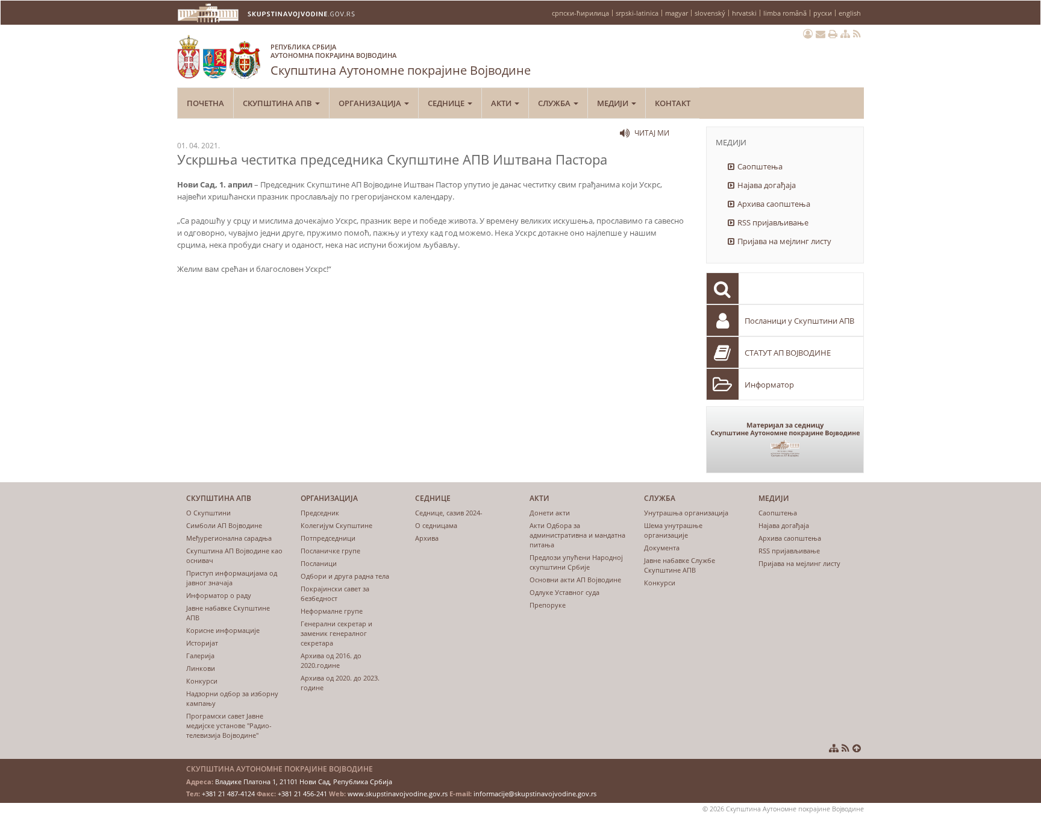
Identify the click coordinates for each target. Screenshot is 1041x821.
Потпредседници (328, 538)
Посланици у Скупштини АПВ (799, 320)
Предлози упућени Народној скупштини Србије (576, 562)
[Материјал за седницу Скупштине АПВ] (785, 440)
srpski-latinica (637, 12)
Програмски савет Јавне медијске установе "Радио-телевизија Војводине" (229, 725)
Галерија (200, 655)
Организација (371, 103)
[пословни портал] (808, 34)
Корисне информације (223, 630)
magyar (676, 12)
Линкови (200, 668)
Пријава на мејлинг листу (784, 241)
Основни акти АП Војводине (575, 579)
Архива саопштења (773, 203)
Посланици (319, 563)
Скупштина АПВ (278, 103)
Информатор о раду (218, 595)
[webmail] (820, 34)
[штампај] (832, 34)
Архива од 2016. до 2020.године (331, 660)
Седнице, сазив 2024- (449, 512)
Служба (555, 103)
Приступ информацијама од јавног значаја (231, 577)
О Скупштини (208, 512)
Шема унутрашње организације (673, 530)
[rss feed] (857, 34)
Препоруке (548, 604)
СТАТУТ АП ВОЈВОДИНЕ (788, 352)
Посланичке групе (330, 550)
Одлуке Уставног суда (564, 592)
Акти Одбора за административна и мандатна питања (577, 535)
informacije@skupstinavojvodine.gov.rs (535, 793)
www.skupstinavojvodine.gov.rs (398, 793)
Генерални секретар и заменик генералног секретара (336, 633)
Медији (613, 103)
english (850, 12)
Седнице (447, 103)
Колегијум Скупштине (336, 525)
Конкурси (201, 680)
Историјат (202, 642)
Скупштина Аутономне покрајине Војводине (400, 60)
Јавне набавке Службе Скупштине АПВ (679, 565)
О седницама (436, 525)
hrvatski (744, 12)
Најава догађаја (766, 185)
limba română (785, 12)
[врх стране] (856, 748)
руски (822, 12)
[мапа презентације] (845, 34)
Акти (502, 103)
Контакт (672, 103)
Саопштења (760, 166)
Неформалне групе (332, 610)
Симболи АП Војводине (224, 525)
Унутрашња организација (686, 512)
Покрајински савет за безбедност (335, 593)
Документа (662, 547)
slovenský (710, 12)
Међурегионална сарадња (229, 538)
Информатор (769, 384)
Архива (427, 538)
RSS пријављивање (772, 222)
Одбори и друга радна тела (345, 575)
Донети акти (550, 512)
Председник (320, 512)
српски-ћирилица (580, 12)
